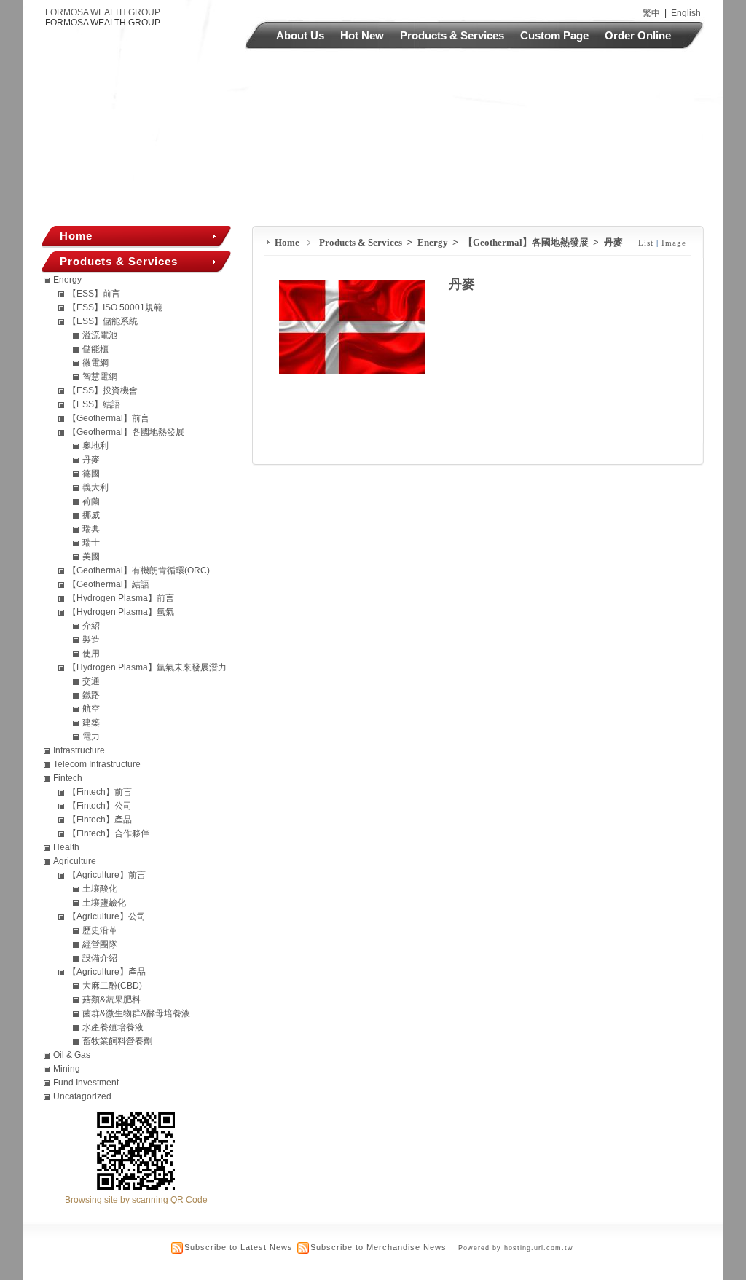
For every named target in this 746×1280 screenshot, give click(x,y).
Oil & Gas (71, 1055)
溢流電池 (99, 335)
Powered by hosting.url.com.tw (515, 1248)
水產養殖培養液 (113, 1027)
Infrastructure (79, 750)
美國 (91, 556)
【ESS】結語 (94, 404)
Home (287, 242)
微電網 (95, 363)
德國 (91, 473)
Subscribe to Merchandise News (378, 1247)
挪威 (91, 515)
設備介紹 (99, 958)
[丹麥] (352, 371)
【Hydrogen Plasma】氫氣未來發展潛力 (147, 667)
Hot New (362, 35)
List (647, 242)
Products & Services (452, 35)
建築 (91, 723)
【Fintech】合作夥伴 (108, 833)
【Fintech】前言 (100, 792)
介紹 (91, 626)
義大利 (95, 487)
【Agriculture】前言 (107, 875)
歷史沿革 (99, 930)
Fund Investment (86, 1082)
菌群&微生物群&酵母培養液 (136, 1013)
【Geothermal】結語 (108, 584)
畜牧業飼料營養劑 (117, 1041)
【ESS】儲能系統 (103, 321)
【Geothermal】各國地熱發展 (527, 242)
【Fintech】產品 (100, 819)
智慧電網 (99, 377)
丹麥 (613, 242)
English (686, 13)
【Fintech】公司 (100, 806)
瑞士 (91, 543)
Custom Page (554, 35)
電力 (91, 736)
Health (66, 847)
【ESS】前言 (94, 293)
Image (673, 242)
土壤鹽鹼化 (104, 903)
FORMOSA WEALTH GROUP (102, 12)
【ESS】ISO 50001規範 (115, 307)
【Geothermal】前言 (108, 418)
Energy (433, 242)
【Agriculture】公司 (107, 916)
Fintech (67, 778)
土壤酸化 (99, 889)
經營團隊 (99, 944)
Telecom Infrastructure (97, 764)
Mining (66, 1069)
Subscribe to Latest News (238, 1247)
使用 (91, 653)
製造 (91, 640)
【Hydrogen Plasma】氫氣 (121, 612)
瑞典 (91, 529)
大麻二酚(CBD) (112, 986)
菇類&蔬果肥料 (111, 999)
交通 (91, 681)
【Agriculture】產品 (107, 972)
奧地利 (95, 446)
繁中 (651, 13)
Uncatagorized (82, 1096)
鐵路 (91, 695)
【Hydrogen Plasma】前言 (121, 598)
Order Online (638, 35)
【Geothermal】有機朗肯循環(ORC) (139, 570)
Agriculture (74, 861)
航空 (91, 709)
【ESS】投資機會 (103, 390)
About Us (300, 35)
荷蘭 (91, 501)
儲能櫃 (95, 349)
